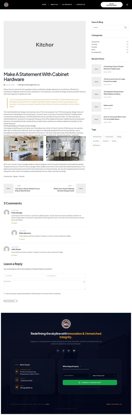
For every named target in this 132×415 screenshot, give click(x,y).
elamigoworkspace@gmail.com (29, 85)
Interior (114, 141)
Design (15, 176)
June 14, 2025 (10, 85)
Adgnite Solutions (72, 408)
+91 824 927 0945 (26, 381)
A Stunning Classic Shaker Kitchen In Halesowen (114, 67)
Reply (15, 223)
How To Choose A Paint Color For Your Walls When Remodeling (115, 118)
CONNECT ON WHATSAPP (91, 382)
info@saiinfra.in (26, 388)
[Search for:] (110, 27)
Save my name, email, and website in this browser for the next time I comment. (33, 294)
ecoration (96, 141)
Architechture (97, 136)
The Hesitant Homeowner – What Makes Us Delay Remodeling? (114, 93)
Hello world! (108, 105)
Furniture (21, 176)
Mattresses (96, 145)
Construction (8, 176)
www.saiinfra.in (114, 404)
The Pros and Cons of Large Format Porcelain (114, 80)
